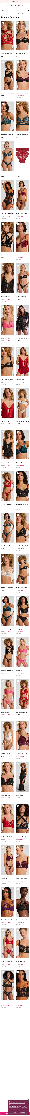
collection (13, 14)
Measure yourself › (22, 1112)
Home (2, 14)
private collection (22, 14)
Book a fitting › (14, 1112)
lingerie (8, 14)
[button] (28, 1100)
